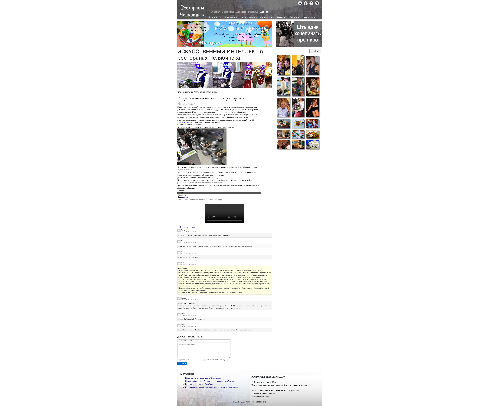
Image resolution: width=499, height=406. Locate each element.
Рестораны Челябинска (192, 11)
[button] (184, 34)
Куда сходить (248, 17)
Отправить (182, 363)
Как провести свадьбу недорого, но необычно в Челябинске (211, 387)
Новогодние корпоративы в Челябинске (203, 377)
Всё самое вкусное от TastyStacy (199, 384)
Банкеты (280, 17)
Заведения (228, 11)
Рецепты (253, 11)
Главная (215, 11)
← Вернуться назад (186, 227)
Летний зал (266, 17)
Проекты (241, 11)
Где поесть (215, 17)
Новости (264, 11)
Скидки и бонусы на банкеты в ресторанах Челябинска (209, 381)
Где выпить (231, 17)
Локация (294, 17)
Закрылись (309, 17)
